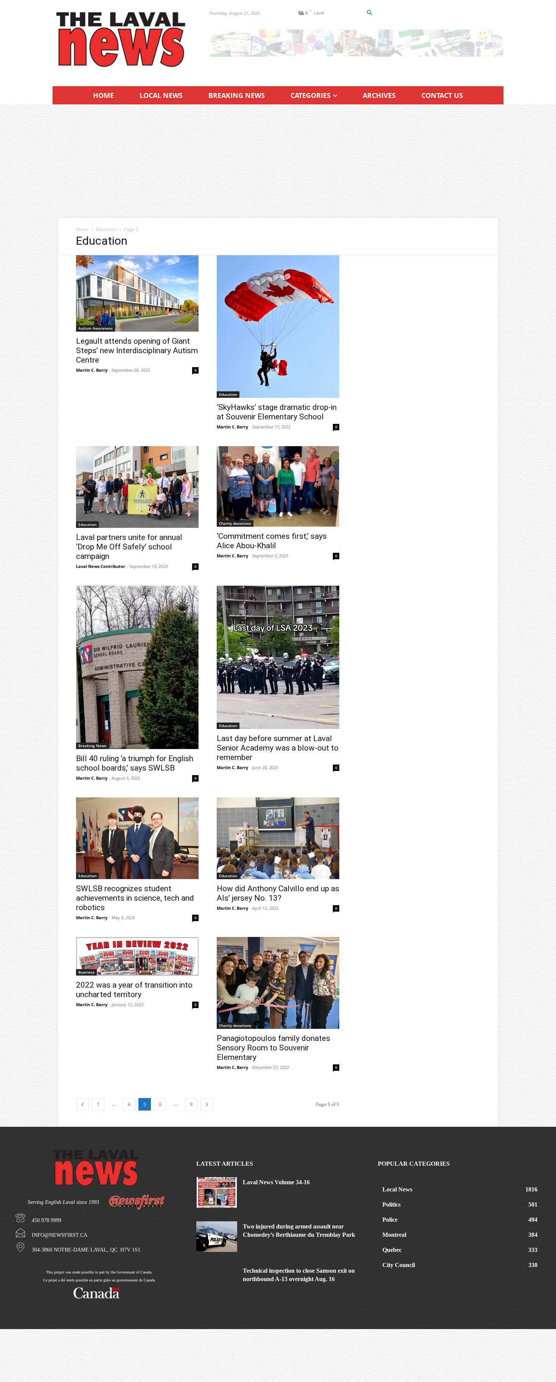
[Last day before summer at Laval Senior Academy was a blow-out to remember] (278, 657)
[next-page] (206, 1104)
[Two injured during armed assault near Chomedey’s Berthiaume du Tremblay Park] (216, 1236)
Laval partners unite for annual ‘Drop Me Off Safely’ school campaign (129, 547)
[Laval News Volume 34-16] (216, 1192)
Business (86, 972)
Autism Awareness (95, 328)
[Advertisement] (278, 161)
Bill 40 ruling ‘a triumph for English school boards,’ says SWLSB (134, 763)
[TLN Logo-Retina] (122, 39)
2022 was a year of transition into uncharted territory (134, 989)
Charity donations (235, 523)
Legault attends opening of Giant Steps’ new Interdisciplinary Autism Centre (137, 351)
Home (82, 229)
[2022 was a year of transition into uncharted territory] (137, 956)
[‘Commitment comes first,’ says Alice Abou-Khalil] (278, 486)
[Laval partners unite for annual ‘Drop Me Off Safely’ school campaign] (137, 487)
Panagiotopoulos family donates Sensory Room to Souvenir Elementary (273, 1048)
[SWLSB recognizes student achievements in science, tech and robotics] (137, 838)
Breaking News (92, 745)
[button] (369, 13)
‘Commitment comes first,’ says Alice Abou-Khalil (272, 541)
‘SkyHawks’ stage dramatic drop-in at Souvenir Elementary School (277, 412)
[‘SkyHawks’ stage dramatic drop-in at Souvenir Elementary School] (278, 326)
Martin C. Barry (91, 370)
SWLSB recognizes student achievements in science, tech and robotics (135, 898)
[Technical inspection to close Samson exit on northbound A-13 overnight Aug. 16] (216, 1281)
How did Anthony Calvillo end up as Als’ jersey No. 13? (278, 893)
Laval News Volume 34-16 (276, 1182)
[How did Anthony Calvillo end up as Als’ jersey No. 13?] (278, 838)
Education (106, 229)
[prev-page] (82, 1104)
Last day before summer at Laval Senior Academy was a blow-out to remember (278, 748)
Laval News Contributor (100, 566)
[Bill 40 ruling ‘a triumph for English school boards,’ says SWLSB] (137, 667)
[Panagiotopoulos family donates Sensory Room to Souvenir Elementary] (278, 983)
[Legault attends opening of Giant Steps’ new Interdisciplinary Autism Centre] (137, 293)
